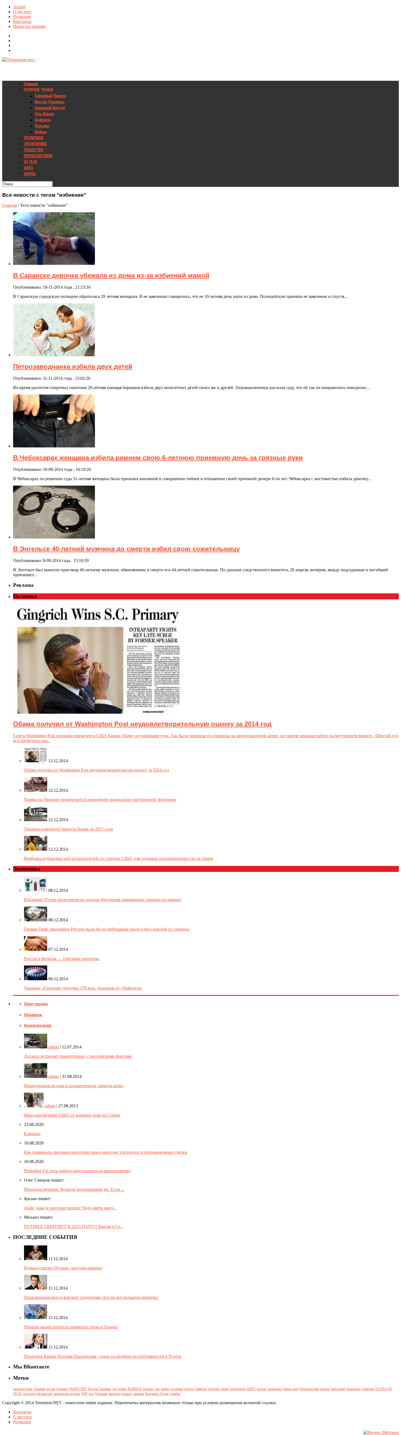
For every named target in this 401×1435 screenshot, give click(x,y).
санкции (138, 1394)
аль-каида (29, 1394)
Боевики (42, 120)
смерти (189, 1389)
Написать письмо (29, 26)
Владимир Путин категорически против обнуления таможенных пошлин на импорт (102, 899)
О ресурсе (22, 11)
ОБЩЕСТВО (33, 150)
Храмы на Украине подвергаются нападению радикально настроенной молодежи (100, 799)
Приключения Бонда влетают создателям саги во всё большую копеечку (91, 1297)
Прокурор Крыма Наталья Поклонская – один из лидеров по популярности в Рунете (102, 1356)
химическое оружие (66, 1394)
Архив (19, 6)
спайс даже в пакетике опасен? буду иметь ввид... (70, 1208)
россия (50, 1389)
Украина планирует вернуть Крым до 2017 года (68, 829)
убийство (368, 1389)
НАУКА (30, 174)
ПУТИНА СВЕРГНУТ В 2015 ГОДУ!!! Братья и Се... (73, 1226)
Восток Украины (49, 102)
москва (262, 1389)
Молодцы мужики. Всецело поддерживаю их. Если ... (74, 1189)
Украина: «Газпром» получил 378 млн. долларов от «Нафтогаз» (83, 988)
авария (325, 1389)
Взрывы (42, 126)
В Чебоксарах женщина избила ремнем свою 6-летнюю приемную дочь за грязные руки (158, 457)
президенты (238, 1389)
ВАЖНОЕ (135, 1389)
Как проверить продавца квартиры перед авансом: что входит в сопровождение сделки (105, 1152)
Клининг (32, 1133)
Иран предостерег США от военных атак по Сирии (72, 1115)
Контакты (22, 21)
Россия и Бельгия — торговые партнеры (61, 958)
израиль (126, 1394)
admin (53, 1047)
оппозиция (338, 1389)
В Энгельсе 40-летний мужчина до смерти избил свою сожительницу (126, 548)
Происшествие (309, 1389)
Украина (39, 1389)
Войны (41, 132)
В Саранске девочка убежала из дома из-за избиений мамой (111, 275)
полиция (214, 1389)
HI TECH (30, 162)
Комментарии (37, 1025)
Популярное (36, 1003)
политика (176, 1389)
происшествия (22, 1389)
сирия (225, 1389)
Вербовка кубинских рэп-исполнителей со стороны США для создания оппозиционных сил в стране (118, 858)
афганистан (44, 1394)
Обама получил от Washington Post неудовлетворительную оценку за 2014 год (96, 770)
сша (157, 1389)
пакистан (114, 1394)
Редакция (22, 16)
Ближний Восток (50, 108)
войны (122, 1389)
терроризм (353, 1389)
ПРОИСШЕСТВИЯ (38, 156)
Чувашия (101, 1394)
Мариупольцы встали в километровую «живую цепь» (74, 1085)
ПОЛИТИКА (34, 138)
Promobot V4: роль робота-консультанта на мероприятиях (77, 1170)
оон (91, 1394)
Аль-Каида (44, 114)
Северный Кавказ (50, 96)
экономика (275, 1389)
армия (165, 1389)
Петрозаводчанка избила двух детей (72, 366)
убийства (201, 1389)
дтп (114, 1389)
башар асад (290, 1389)
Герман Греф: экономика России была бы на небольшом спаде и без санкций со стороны (106, 929)
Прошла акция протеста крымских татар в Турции (71, 1327)
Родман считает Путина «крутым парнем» (63, 1268)
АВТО (28, 168)
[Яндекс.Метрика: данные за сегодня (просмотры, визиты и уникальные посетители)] (381, 1432)
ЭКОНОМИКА (35, 144)
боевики (62, 1389)
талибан (175, 1394)
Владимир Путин (157, 1394)
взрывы (148, 1389)
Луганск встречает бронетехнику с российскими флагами (78, 1056)
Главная (31, 84)
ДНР (84, 1394)
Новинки (33, 1014)
